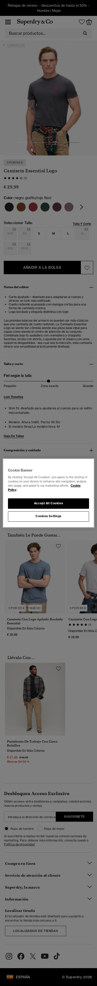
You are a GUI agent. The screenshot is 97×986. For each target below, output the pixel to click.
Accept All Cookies (48, 503)
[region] (48, 493)
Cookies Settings (48, 516)
